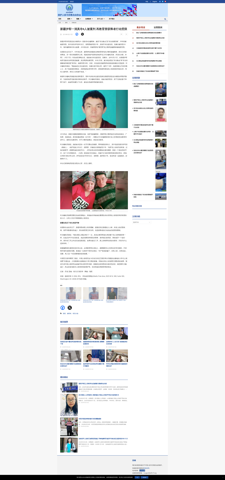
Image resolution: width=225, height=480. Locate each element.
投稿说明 (146, 468)
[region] (109, 10)
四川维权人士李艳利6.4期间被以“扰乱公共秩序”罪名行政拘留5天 (99, 395)
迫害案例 (158, 27)
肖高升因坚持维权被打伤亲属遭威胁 (90, 419)
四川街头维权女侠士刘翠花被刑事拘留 (148, 43)
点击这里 (142, 470)
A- (126, 34)
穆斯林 (69, 313)
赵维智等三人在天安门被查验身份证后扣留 (116, 343)
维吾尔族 (75, 313)
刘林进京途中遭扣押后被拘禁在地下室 (70, 343)
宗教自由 (74, 22)
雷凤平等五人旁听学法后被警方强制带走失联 (93, 384)
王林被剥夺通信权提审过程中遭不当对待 (149, 48)
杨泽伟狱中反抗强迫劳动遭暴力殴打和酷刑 (93, 365)
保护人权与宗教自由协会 (69, 14)
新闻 (66, 22)
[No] (223, 477)
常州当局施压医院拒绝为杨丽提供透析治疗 (116, 365)
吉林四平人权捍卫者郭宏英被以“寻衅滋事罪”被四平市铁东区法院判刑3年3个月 (103, 439)
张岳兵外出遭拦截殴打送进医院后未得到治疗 (70, 365)
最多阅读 (141, 27)
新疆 (64, 313)
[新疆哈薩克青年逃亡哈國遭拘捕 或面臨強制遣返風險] (70, 293)
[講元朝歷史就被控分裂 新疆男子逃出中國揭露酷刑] (116, 293)
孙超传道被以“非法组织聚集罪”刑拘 (147, 71)
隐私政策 (144, 477)
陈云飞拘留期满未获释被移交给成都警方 (149, 33)
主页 (60, 22)
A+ (121, 34)
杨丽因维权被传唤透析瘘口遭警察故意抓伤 (93, 343)
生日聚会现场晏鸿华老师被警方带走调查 (149, 61)
